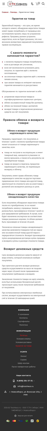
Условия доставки (23, 342)
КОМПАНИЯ (23, 310)
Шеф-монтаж (23, 363)
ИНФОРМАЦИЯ (23, 331)
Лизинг (23, 356)
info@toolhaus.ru (26, 386)
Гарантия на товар (23, 346)
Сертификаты (23, 321)
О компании (23, 314)
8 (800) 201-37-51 (25, 380)
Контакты (23, 318)
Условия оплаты (24, 339)
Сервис (23, 360)
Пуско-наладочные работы (23, 367)
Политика (23, 325)
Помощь (23, 335)
